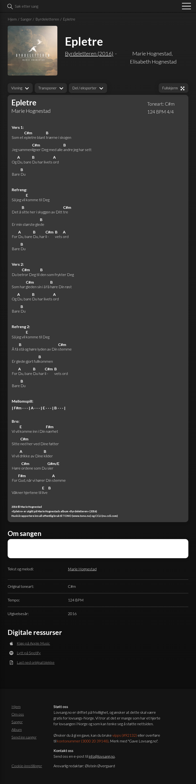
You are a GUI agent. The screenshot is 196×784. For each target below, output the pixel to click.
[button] (20, 88)
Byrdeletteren (47, 19)
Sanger (26, 19)
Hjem (12, 19)
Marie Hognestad (82, 569)
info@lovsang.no (102, 756)
